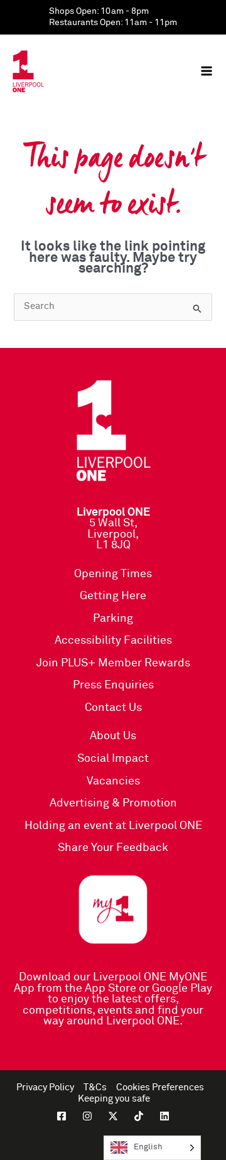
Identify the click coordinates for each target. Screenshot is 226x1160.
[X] (113, 1116)
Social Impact (113, 758)
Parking (113, 618)
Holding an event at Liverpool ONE (113, 826)
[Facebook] (61, 1116)
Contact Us (113, 707)
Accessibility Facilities (113, 640)
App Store (110, 988)
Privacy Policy (45, 1087)
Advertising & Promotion (113, 803)
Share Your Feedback (113, 848)
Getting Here (113, 596)
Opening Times (113, 574)
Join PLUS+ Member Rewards (113, 663)
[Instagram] (87, 1116)
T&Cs (95, 1087)
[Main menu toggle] (206, 71)
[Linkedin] (164, 1116)
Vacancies (113, 781)
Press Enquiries (113, 685)
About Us (113, 736)
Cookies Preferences (160, 1087)
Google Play (182, 988)
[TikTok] (139, 1116)
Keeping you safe (114, 1099)
